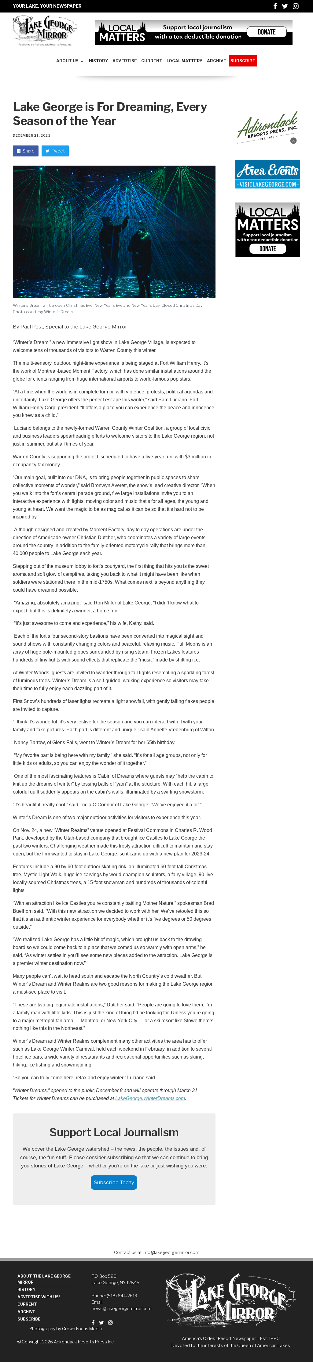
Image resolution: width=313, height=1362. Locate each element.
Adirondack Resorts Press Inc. (84, 1341)
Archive (26, 1312)
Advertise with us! (38, 1297)
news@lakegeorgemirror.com (122, 1308)
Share (28, 150)
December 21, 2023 (31, 135)
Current (27, 1304)
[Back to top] (293, 1344)
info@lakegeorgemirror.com (171, 1252)
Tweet (58, 150)
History (26, 1289)
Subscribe (28, 1319)
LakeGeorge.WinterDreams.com (150, 1098)
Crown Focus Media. (82, 1328)
